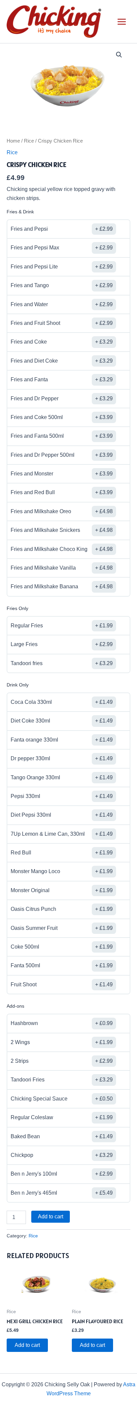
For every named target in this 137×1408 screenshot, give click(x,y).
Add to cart (50, 1216)
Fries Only (17, 608)
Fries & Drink (20, 211)
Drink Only (18, 684)
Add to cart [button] (27, 1345)
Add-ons (15, 1006)
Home (13, 141)
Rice (29, 141)
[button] (119, 55)
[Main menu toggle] (121, 21)
